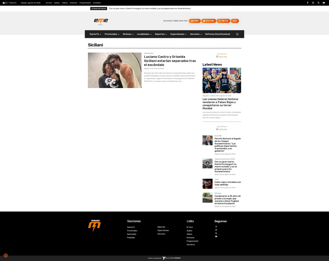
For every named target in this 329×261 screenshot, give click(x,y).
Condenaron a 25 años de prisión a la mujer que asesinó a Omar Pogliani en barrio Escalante (228, 200)
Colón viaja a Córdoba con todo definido (228, 183)
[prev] (233, 8)
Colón (217, 179)
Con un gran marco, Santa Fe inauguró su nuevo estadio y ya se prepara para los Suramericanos (150, 8)
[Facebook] (307, 3)
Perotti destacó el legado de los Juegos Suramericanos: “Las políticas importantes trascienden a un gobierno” (228, 144)
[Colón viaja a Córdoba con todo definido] (208, 184)
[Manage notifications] (6, 255)
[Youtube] (323, 3)
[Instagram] (313, 3)
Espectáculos (148, 53)
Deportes (206, 96)
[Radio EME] (101, 21)
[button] (237, 34)
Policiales (218, 193)
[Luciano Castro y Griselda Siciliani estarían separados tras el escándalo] (114, 70)
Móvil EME (218, 136)
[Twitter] (318, 3)
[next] (237, 8)
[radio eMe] (105, 225)
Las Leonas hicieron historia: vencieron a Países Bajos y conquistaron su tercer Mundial (221, 104)
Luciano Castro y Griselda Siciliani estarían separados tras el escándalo (170, 61)
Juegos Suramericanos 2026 (225, 159)
